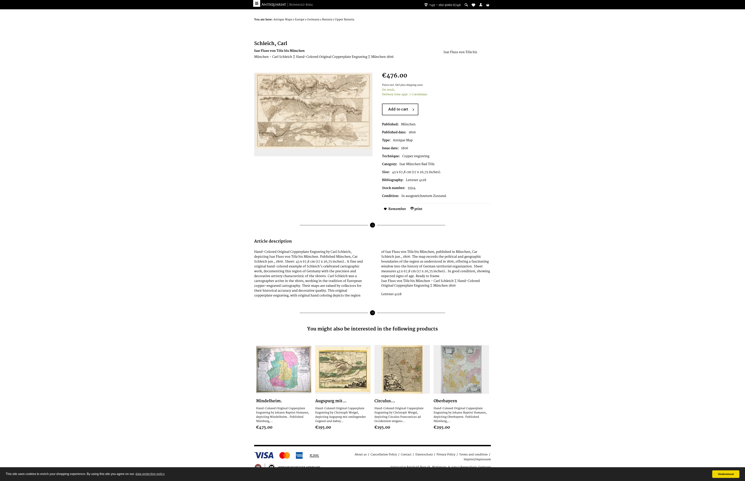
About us (361, 454)
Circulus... (384, 401)
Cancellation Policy (384, 454)
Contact (406, 454)
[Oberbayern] (461, 369)
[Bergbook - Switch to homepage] (287, 5)
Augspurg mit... (331, 401)
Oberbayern (445, 401)
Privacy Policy (446, 454)
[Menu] (256, 3)
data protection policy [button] (150, 474)
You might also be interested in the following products (372, 329)
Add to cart (398, 109)
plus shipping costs (411, 85)
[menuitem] (481, 4)
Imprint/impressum (477, 459)
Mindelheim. (269, 401)
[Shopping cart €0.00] (488, 4)
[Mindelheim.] (283, 369)
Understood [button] (726, 474)
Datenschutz (424, 454)
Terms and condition (473, 454)
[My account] (481, 4)
